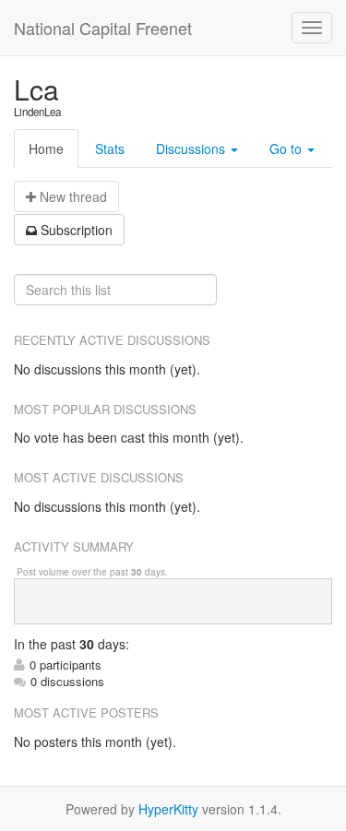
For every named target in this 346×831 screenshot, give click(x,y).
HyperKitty (168, 809)
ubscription (77, 229)
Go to (287, 148)
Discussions (192, 148)
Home (46, 148)
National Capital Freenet (103, 28)
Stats (110, 148)
